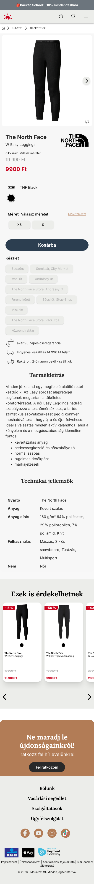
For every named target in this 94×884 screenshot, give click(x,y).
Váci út (17, 279)
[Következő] (89, 696)
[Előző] (4, 696)
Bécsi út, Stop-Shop (57, 299)
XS (19, 224)
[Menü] (86, 16)
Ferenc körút (20, 299)
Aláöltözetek (37, 28)
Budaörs (17, 268)
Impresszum (9, 862)
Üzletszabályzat (29, 862)
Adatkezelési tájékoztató (59, 862)
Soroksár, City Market (52, 268)
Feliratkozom (47, 767)
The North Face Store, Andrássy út (37, 289)
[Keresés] (73, 16)
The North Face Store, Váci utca (35, 320)
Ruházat (17, 28)
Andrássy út (44, 279)
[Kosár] (61, 16)
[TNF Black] (11, 198)
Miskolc (17, 310)
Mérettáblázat (77, 214)
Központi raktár (22, 330)
